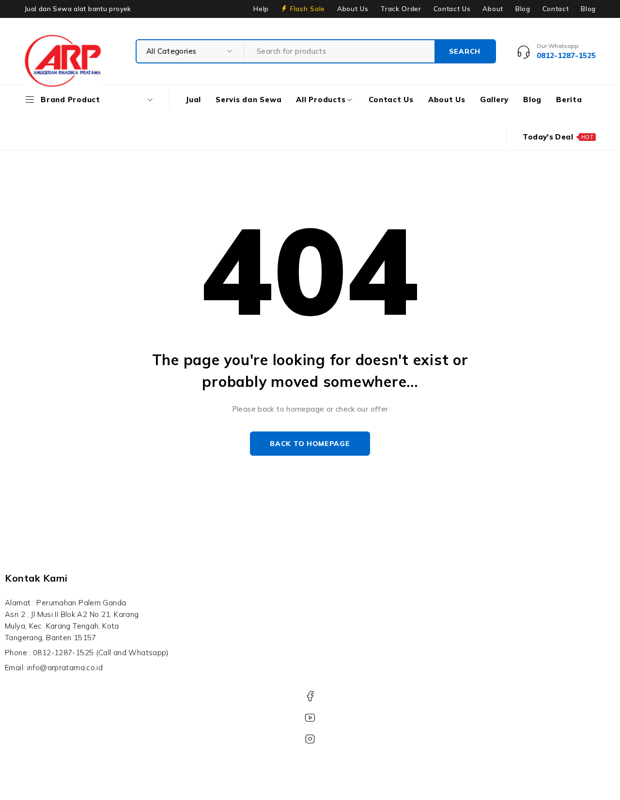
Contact (555, 9)
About (492, 9)
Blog (522, 9)
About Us (352, 9)
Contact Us (452, 9)
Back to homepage (310, 443)
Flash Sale (307, 9)
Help (261, 9)
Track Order (400, 9)
